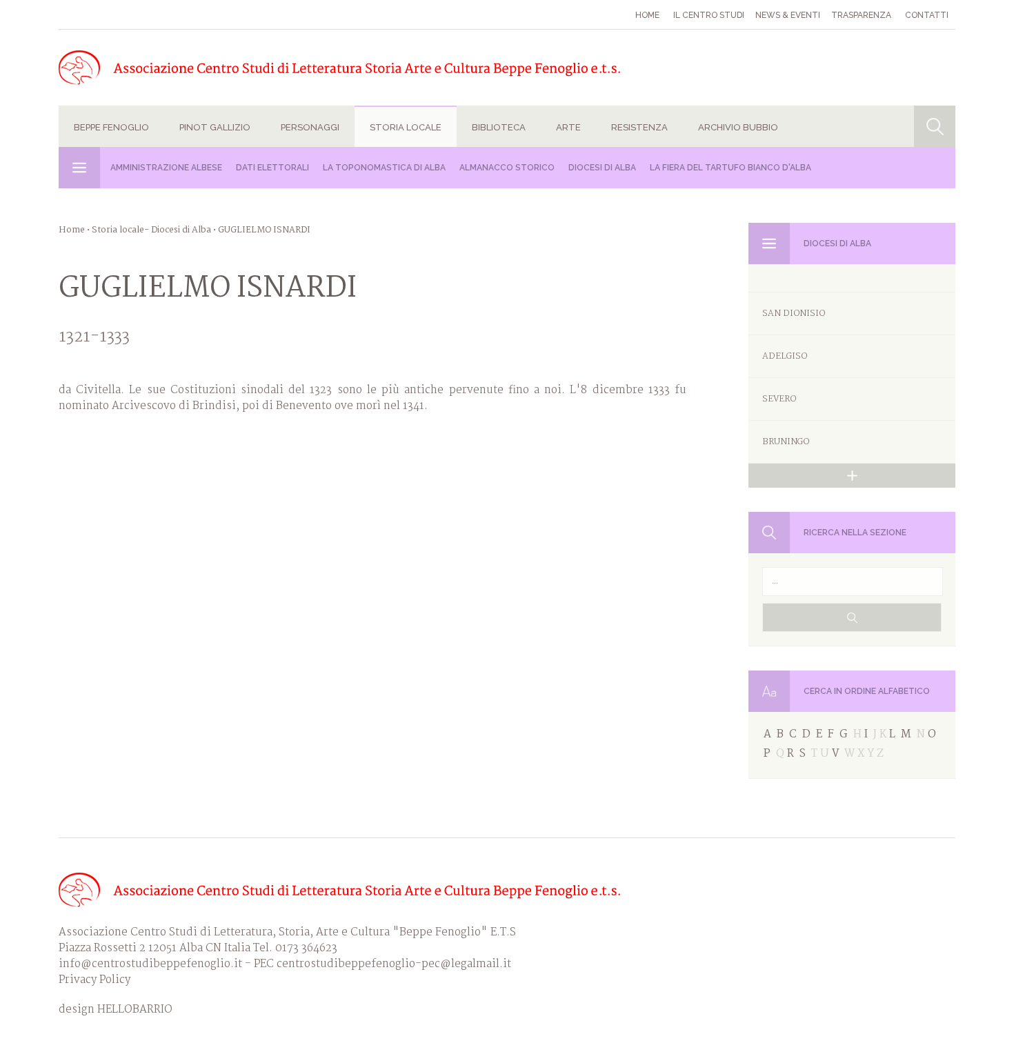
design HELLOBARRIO (115, 1010)
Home (647, 15)
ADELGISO (784, 356)
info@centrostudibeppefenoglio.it (150, 964)
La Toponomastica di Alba (384, 167)
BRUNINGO (785, 442)
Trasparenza (861, 15)
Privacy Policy (94, 980)
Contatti (926, 15)
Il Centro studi (708, 15)
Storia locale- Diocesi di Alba (151, 230)
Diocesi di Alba (602, 167)
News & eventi (787, 15)
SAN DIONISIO (793, 313)
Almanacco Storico (507, 167)
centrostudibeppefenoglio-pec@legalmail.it (394, 964)
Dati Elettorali (272, 167)
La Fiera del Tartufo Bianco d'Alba (730, 167)
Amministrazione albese (166, 167)
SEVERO (779, 399)
